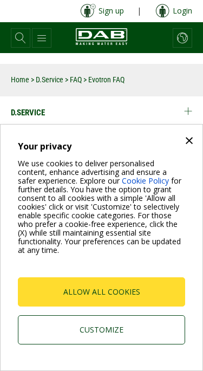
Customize (101, 329)
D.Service (49, 79)
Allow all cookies (101, 292)
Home (20, 79)
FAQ (76, 79)
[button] (20, 38)
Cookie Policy (145, 180)
